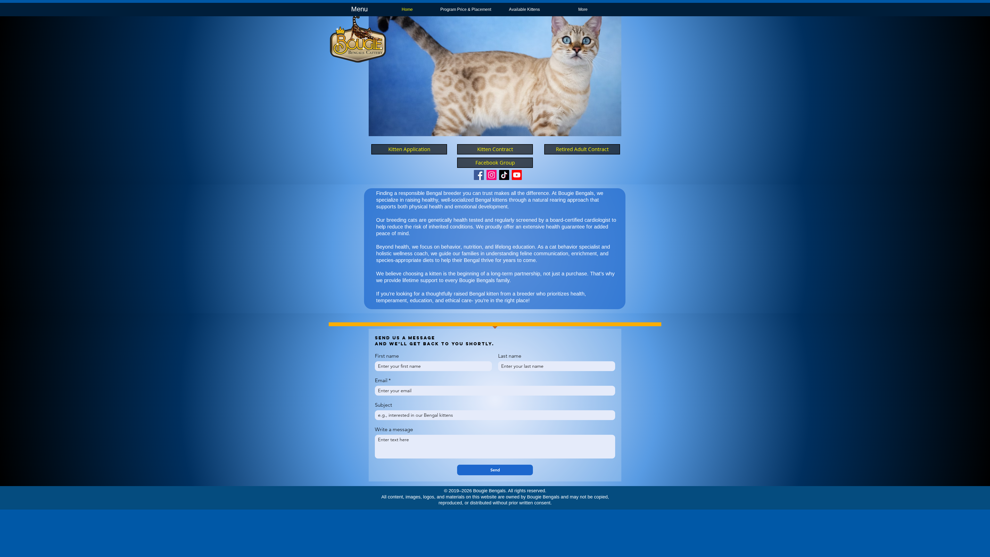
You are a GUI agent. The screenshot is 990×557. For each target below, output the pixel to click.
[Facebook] (479, 175)
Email (383, 380)
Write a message (394, 429)
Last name (509, 356)
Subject (383, 405)
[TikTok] (504, 175)
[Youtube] (517, 175)
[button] (496, 76)
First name (387, 356)
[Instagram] (491, 175)
